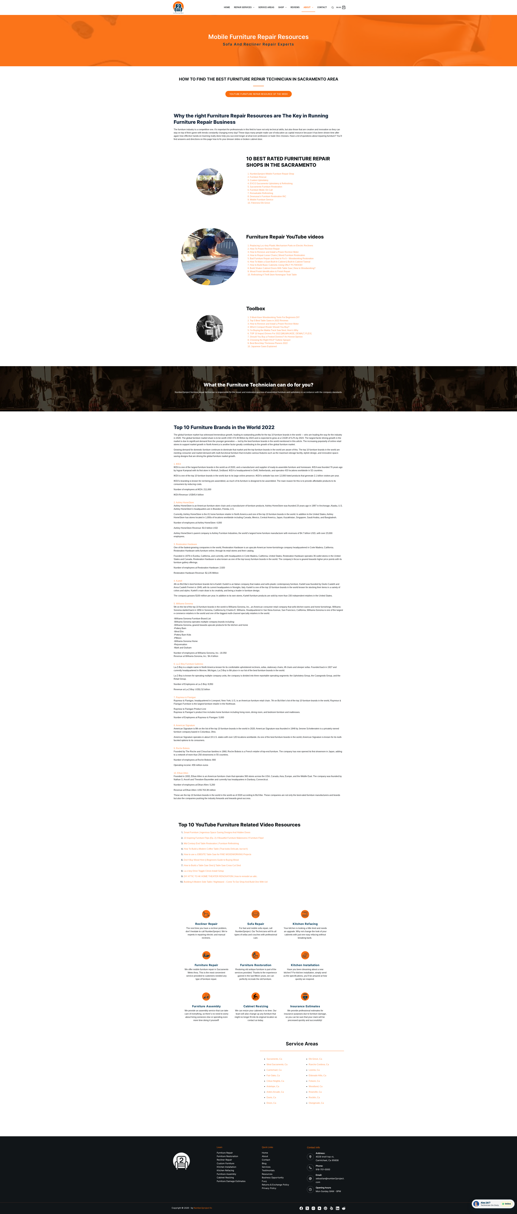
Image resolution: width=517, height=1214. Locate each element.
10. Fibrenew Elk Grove (259, 203)
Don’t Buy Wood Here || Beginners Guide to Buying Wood (211, 860)
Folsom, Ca (314, 1081)
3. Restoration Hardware (185, 544)
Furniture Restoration (227, 1156)
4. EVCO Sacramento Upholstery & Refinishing (270, 183)
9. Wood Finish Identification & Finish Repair (269, 271)
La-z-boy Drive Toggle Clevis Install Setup (204, 871)
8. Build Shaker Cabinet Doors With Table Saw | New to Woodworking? (281, 268)
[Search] (333, 7)
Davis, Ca (271, 1097)
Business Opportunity (273, 1177)
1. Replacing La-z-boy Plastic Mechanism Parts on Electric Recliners (280, 245)
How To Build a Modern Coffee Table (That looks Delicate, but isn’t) (216, 849)
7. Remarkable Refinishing (260, 193)
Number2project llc (203, 1208)
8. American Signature (184, 725)
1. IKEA (177, 464)
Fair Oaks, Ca (273, 1075)
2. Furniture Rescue (257, 177)
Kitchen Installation (226, 1167)
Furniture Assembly (226, 1174)
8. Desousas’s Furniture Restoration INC (267, 196)
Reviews (295, 7)
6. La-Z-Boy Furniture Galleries (188, 664)
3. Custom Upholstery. (258, 180)
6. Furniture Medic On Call (260, 190)
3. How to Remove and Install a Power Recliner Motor (273, 252)
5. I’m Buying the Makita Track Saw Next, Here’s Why (273, 330)
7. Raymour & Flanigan (185, 697)
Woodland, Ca (315, 1086)
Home (227, 7)
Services (266, 1167)
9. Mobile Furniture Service (260, 199)
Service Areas (266, 7)
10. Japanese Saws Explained (262, 346)
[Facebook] (301, 1208)
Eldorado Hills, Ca (317, 1075)
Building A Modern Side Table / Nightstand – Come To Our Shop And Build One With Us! (226, 882)
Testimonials (268, 1170)
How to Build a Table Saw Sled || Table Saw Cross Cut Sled (212, 865)
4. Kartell (178, 581)
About (307, 7)
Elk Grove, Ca (315, 1059)
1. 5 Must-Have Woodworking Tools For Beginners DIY (274, 317)
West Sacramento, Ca (277, 1064)
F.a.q (264, 1181)
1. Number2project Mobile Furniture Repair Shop (271, 174)
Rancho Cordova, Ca (319, 1064)
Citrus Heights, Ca (275, 1081)
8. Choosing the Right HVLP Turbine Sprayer (269, 340)
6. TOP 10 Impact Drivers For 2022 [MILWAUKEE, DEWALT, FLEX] (279, 333)
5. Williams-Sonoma (183, 603)
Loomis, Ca (314, 1070)
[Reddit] (343, 1208)
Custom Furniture (225, 1163)
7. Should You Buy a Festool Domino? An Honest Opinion (275, 337)
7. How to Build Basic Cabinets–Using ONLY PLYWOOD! (275, 265)
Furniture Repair (225, 1152)
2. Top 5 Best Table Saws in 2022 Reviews (268, 320)
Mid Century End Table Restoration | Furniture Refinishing (211, 843)
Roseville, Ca (315, 1092)
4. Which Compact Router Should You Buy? (268, 327)
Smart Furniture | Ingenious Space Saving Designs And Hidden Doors (217, 832)
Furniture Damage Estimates (231, 1181)
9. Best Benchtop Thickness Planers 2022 (268, 343)
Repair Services (243, 7)
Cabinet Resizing (225, 1177)
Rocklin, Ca (314, 1097)
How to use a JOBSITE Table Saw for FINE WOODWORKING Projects (217, 854)
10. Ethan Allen (181, 773)
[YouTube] (319, 1208)
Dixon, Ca (271, 1103)
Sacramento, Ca (274, 1059)
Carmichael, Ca (274, 1070)
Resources (267, 1174)
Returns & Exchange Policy (275, 1184)
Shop (281, 7)
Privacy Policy (269, 1188)
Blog (264, 1163)
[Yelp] (331, 1208)
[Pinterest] (325, 1208)
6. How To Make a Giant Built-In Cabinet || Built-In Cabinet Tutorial (279, 262)
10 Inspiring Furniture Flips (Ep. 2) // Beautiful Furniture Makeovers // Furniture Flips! (224, 838)
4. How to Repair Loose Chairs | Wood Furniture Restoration (276, 255)
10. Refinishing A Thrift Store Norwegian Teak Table (272, 275)
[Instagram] (313, 1208)
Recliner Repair (224, 1159)
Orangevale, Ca (316, 1103)
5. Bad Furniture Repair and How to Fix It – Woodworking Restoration (281, 258)
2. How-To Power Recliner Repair (264, 249)
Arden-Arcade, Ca (275, 1092)
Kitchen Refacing (225, 1170)
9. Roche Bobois (182, 748)
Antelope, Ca (273, 1086)
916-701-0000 (323, 1169)
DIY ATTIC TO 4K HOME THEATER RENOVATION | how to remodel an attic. (220, 876)
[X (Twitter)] (307, 1208)
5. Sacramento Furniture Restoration (265, 187)
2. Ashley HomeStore (184, 502)
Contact (322, 7)
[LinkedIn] (337, 1208)
